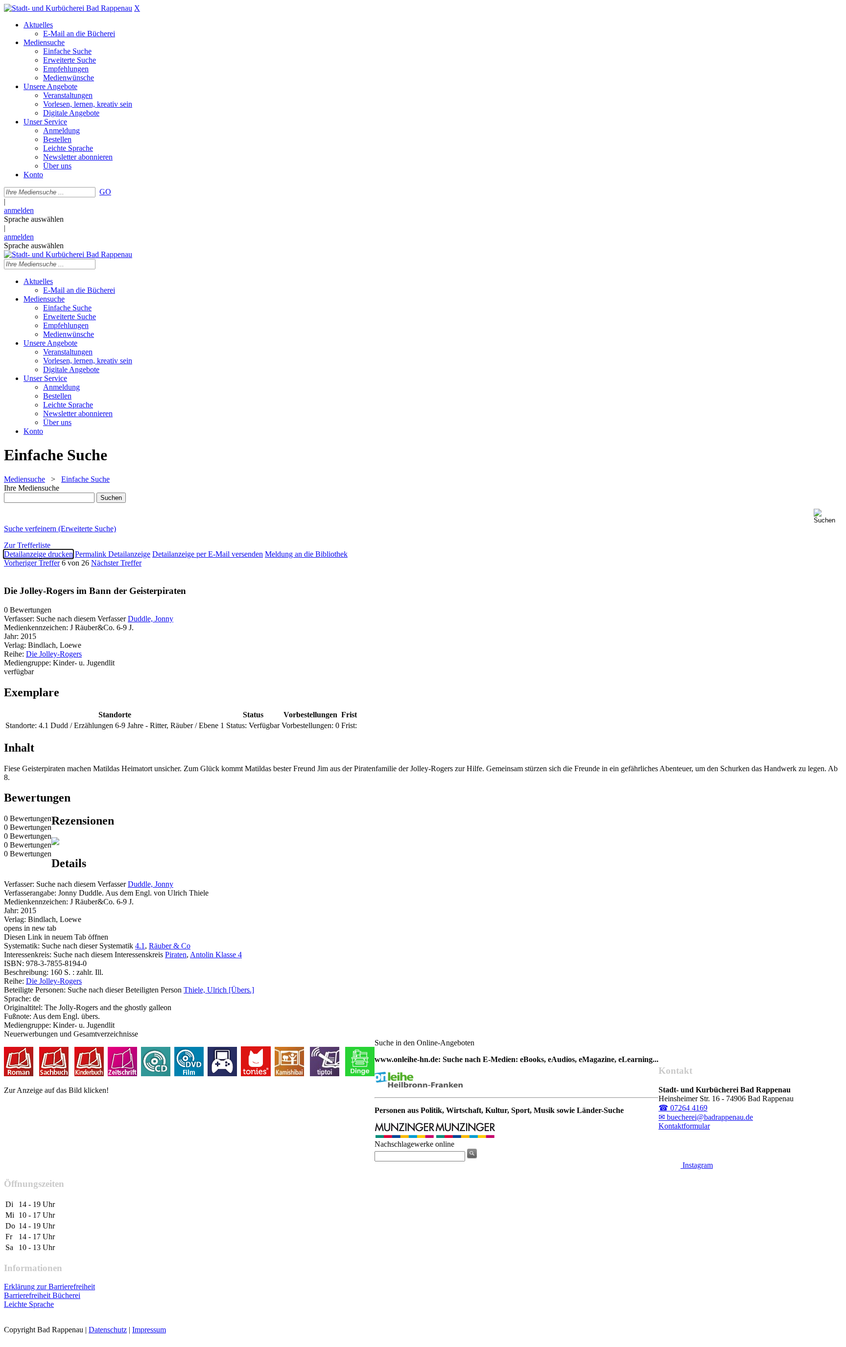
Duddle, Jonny (150, 618)
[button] (828, 516)
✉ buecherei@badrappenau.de (705, 1117)
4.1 (140, 946)
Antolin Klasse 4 (216, 954)
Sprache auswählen (34, 219)
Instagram (697, 1165)
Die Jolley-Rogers (54, 654)
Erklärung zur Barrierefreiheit (49, 1286)
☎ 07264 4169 (682, 1108)
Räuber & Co (169, 946)
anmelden (19, 210)
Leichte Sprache (29, 1304)
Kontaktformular (684, 1126)
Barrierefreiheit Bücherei (42, 1295)
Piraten (176, 954)
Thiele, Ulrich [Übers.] (219, 990)
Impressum (149, 1329)
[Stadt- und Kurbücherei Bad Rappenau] (68, 8)
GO (105, 192)
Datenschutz (108, 1329)
